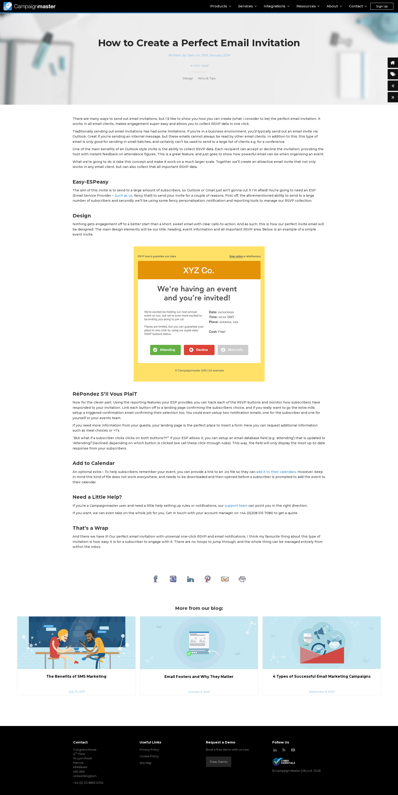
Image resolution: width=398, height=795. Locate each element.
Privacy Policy (149, 749)
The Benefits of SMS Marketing (76, 676)
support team (236, 506)
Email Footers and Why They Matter (199, 676)
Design (188, 78)
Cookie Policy (149, 756)
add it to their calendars (276, 472)
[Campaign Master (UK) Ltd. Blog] (283, 750)
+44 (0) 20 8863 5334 (88, 782)
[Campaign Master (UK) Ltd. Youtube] (293, 750)
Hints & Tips (207, 78)
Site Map (145, 763)
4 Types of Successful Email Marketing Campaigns (322, 676)
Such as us (123, 195)
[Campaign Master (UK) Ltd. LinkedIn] (275, 750)
